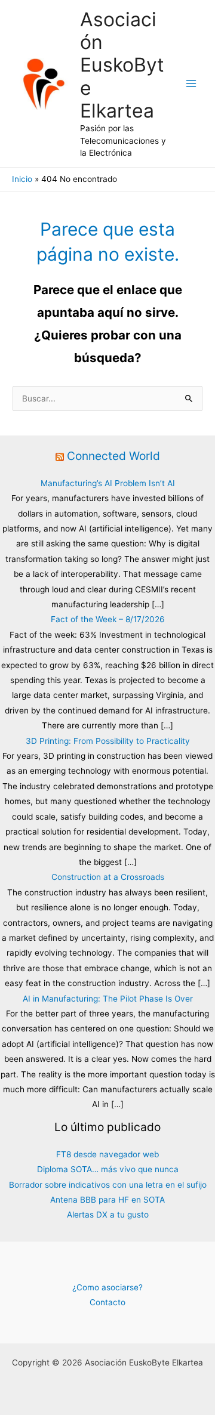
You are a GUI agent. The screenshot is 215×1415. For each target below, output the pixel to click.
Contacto (107, 1302)
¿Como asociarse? (107, 1287)
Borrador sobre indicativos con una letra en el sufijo (108, 1185)
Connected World (113, 456)
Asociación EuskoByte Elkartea (122, 65)
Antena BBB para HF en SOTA (107, 1199)
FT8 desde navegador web (107, 1154)
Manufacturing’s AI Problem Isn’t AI (108, 483)
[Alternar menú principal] (191, 84)
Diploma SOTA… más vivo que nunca (108, 1169)
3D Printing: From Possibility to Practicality (108, 741)
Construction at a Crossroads (107, 877)
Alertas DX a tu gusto (108, 1214)
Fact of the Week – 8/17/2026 (108, 619)
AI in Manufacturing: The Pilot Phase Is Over (108, 998)
